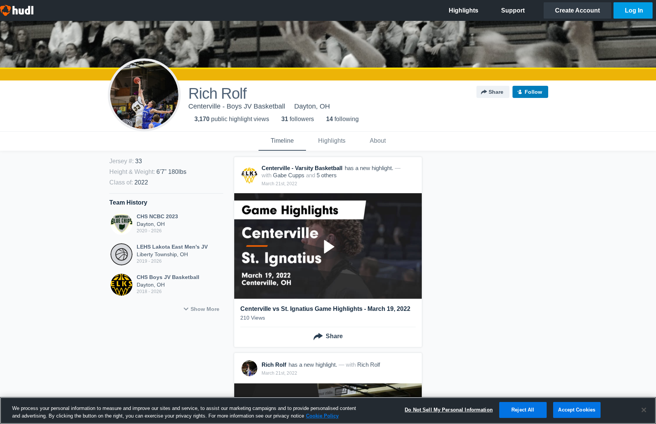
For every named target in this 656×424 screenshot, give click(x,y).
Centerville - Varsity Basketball (302, 168)
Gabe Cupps (288, 175)
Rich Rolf (368, 364)
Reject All (522, 410)
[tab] (282, 141)
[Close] (644, 410)
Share (496, 92)
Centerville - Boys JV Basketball (236, 106)
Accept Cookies (576, 410)
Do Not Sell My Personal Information (449, 410)
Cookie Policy (322, 416)
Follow (533, 92)
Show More (205, 309)
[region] (328, 410)
